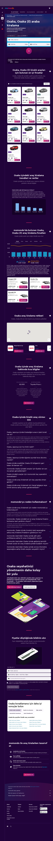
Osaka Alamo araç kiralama (35, 726)
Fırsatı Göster (17, 102)
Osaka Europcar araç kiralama (15, 724)
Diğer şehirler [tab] (39, 710)
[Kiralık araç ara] (2, 18)
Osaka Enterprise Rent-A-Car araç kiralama (18, 728)
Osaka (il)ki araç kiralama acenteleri (35, 15)
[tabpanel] (29, 203)
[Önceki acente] (9, 340)
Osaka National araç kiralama (35, 720)
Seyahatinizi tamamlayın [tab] (15, 713)
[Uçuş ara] (2, 12)
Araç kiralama (9, 15)
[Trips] (2, 25)
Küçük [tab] (17, 241)
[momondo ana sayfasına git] (9, 8)
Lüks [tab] (41, 241)
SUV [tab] (31, 241)
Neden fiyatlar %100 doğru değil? (16, 795)
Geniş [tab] (26, 241)
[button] (2, 8)
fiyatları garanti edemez (34, 786)
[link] (23, 287)
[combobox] (11, 35)
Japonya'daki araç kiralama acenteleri (20, 15)
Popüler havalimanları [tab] (28, 710)
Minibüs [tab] (36, 241)
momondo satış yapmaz (14, 790)
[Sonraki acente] (49, 340)
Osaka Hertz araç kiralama (14, 720)
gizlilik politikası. (26, 689)
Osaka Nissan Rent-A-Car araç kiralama (37, 724)
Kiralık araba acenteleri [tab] (15, 710)
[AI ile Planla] (2, 21)
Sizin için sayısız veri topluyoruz (16, 793)
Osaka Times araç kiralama (35, 722)
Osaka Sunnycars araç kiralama (15, 726)
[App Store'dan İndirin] (43, 812)
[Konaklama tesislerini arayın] (2, 15)
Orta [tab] (22, 241)
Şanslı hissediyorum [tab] (28, 713)
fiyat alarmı (44, 767)
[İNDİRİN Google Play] (43, 808)
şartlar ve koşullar (19, 689)
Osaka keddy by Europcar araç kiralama (17, 722)
